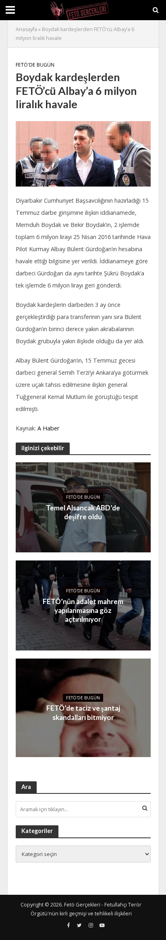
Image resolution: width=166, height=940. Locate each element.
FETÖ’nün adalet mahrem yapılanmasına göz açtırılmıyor (83, 610)
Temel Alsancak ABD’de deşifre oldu (83, 512)
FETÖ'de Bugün (35, 64)
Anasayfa (26, 29)
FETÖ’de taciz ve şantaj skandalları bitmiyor (83, 712)
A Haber (48, 428)
